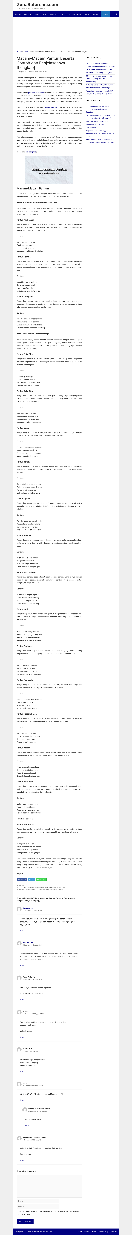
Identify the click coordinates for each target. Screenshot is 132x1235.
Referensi (27, 14)
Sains (44, 14)
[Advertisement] (71, 31)
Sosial (87, 14)
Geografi (53, 14)
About (80, 1232)
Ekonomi (96, 14)
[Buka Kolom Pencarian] (116, 14)
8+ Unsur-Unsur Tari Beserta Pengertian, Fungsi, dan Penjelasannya (97, 124)
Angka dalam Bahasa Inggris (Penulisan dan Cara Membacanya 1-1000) (100, 133)
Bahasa (105, 14)
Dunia (37, 14)
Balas (22, 931)
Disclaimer (113, 1232)
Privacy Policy (103, 1232)
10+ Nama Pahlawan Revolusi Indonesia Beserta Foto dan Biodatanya (97, 109)
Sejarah (62, 14)
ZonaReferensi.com (37, 4)
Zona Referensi (32, 1232)
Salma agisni (28, 908)
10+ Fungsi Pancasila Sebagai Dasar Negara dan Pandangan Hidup (42, 887)
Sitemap (94, 1232)
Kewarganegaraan (75, 14)
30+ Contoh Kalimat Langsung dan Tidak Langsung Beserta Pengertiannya (99, 79)
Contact (86, 1232)
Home (19, 51)
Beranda (17, 14)
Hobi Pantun (28, 942)
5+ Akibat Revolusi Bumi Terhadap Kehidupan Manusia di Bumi (41, 889)
